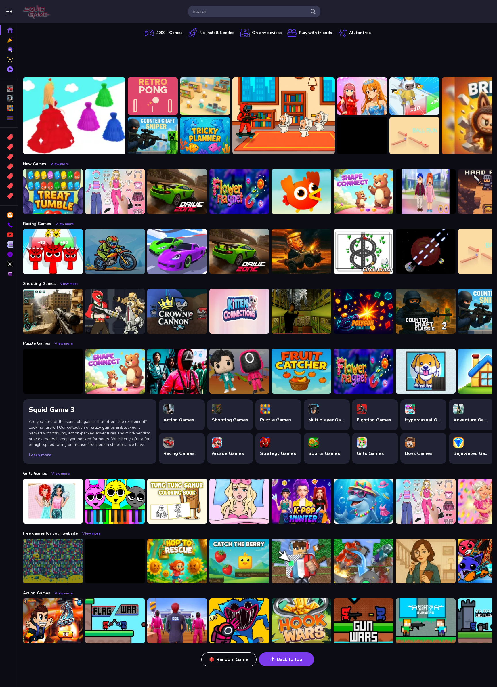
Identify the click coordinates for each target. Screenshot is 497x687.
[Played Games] (9, 69)
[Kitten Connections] (239, 311)
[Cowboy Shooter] (115, 561)
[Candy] (9, 137)
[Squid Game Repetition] (239, 371)
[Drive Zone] (177, 191)
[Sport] (9, 147)
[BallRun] (414, 135)
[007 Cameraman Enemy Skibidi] (283, 115)
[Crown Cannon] (177, 311)
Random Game (232, 659)
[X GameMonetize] (9, 264)
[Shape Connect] (363, 191)
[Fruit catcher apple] (301, 371)
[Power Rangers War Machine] (115, 311)
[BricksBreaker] (362, 135)
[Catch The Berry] (239, 561)
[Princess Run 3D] (74, 115)
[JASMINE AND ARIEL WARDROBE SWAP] (53, 501)
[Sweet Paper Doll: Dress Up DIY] (239, 501)
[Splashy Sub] (53, 561)
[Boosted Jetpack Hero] (53, 620)
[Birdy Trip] (301, 191)
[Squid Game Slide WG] (177, 371)
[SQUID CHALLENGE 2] (177, 620)
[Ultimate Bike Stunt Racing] (115, 251)
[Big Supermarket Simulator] (205, 96)
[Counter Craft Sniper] (153, 135)
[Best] (9, 186)
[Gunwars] (363, 620)
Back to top (289, 659)
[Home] (9, 30)
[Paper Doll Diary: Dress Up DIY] (115, 191)
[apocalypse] (9, 166)
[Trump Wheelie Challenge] (301, 251)
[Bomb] (9, 157)
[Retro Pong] (153, 96)
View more (60, 164)
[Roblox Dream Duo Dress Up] (426, 191)
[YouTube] (9, 235)
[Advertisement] (257, 56)
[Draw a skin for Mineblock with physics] (301, 561)
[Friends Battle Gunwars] (426, 620)
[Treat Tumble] (53, 191)
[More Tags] (9, 196)
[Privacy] (9, 274)
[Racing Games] (9, 88)
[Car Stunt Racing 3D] (177, 251)
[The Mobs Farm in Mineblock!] (363, 561)
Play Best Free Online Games (37, 11)
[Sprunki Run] (53, 251)
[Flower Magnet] (239, 191)
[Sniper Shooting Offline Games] (53, 311)
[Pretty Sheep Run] (414, 96)
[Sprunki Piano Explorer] (115, 501)
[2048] (9, 176)
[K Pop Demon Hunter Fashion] (301, 501)
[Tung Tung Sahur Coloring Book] (177, 501)
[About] (9, 254)
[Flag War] (115, 620)
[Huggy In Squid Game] (239, 620)
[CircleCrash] (363, 251)
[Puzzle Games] (9, 108)
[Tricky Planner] (205, 135)
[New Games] (9, 40)
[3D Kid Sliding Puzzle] (426, 371)
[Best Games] (9, 50)
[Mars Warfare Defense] (426, 251)
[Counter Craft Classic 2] (426, 311)
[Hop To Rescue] (177, 561)
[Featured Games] (9, 59)
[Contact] (9, 225)
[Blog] (9, 215)
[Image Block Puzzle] (53, 371)
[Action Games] (9, 98)
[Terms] (9, 244)
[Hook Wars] (301, 620)
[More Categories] (9, 118)
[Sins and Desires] (426, 561)
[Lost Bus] (301, 311)
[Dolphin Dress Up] (363, 501)
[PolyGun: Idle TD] (363, 311)
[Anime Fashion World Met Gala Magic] (362, 96)
